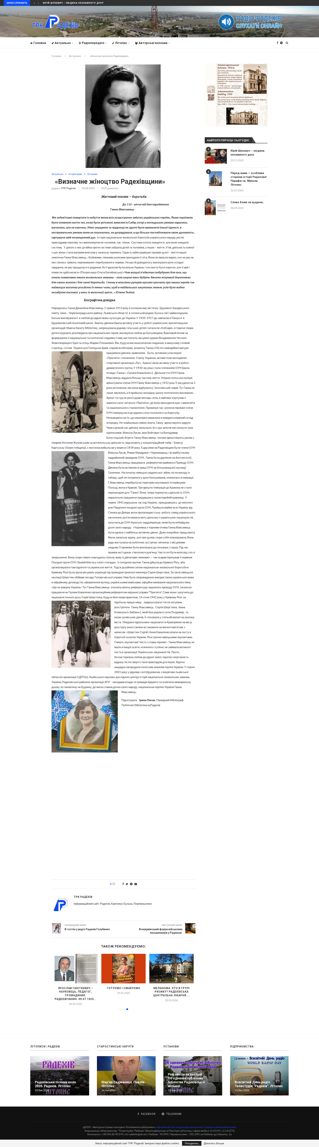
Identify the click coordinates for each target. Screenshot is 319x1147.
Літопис (121, 43)
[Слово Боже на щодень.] (216, 207)
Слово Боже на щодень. (247, 202)
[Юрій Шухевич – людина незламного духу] (216, 156)
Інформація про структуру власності (179, 1123)
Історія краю (75, 174)
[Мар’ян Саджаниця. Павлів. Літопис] (123, 968)
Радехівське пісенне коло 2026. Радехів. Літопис (55, 1080)
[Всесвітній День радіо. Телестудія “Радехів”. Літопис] (259, 1072)
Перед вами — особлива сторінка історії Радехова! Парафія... (171, 992)
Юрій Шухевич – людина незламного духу (247, 152)
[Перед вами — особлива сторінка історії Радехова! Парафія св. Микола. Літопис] (171, 968)
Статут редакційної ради (220, 1123)
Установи (92, 174)
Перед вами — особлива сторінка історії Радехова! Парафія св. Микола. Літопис (249, 178)
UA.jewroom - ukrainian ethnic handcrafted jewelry (175, 1137)
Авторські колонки (153, 43)
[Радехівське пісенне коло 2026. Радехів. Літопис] (75, 968)
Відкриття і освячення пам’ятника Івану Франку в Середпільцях (89, 3)
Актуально (63, 43)
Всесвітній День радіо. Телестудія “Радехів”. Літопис (259, 1080)
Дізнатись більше (214, 1143)
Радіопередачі (93, 43)
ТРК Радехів (68, 188)
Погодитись (192, 1143)
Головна (39, 43)
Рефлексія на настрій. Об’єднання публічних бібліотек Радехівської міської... (186, 1076)
